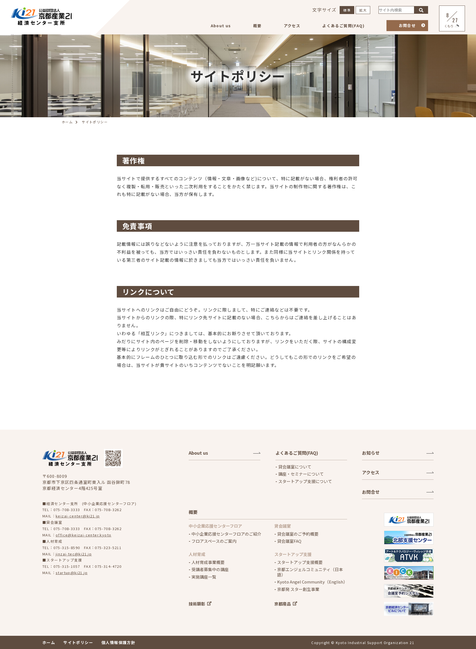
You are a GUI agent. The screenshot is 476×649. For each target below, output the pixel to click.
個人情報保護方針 (118, 642)
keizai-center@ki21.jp (78, 516)
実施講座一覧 (203, 576)
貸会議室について (294, 466)
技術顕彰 (197, 604)
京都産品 (282, 604)
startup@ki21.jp (72, 572)
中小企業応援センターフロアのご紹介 (226, 533)
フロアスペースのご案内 (213, 541)
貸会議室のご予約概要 (297, 533)
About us (221, 25)
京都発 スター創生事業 (298, 589)
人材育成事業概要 (208, 562)
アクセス (292, 25)
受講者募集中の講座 (210, 569)
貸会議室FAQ (289, 541)
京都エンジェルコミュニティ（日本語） (310, 572)
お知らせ (371, 452)
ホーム (48, 642)
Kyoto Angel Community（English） (312, 581)
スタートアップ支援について (305, 481)
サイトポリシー (78, 642)
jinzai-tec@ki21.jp (74, 554)
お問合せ (407, 25)
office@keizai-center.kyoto (83, 535)
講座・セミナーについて (301, 473)
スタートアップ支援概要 (300, 562)
